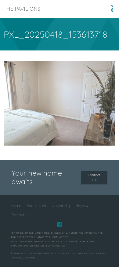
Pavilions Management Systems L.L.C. (48, 253)
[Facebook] (59, 224)
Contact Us (94, 177)
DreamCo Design (24, 257)
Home (16, 205)
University (61, 205)
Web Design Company (92, 253)
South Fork (36, 205)
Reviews (82, 205)
